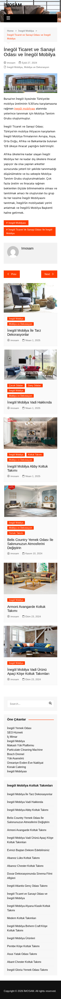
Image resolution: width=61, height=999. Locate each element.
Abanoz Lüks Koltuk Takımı (23, 858)
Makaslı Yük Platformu (20, 745)
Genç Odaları (34, 385)
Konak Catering (16, 767)
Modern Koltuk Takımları (21, 918)
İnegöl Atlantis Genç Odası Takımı (27, 885)
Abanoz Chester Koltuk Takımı (25, 865)
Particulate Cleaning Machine (25, 749)
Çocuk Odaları (16, 385)
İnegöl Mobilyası (17, 771)
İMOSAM (13, 5)
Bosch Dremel (15, 754)
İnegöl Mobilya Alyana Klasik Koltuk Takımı (28, 908)
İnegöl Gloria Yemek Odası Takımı (27, 969)
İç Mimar (12, 736)
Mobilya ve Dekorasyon (36, 67)
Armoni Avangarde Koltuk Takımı (26, 830)
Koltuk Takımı (35, 454)
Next (47, 274)
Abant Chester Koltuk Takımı (24, 961)
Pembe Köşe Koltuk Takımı (23, 946)
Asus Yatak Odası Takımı (22, 954)
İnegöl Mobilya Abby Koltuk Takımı (27, 809)
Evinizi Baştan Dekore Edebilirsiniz (28, 850)
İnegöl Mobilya (15, 67)
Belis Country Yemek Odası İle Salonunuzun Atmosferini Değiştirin (30, 544)
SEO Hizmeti (15, 732)
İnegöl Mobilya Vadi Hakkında (29, 402)
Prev (13, 274)
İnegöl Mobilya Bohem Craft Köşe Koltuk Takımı (27, 928)
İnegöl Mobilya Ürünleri (21, 938)
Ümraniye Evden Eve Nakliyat (25, 762)
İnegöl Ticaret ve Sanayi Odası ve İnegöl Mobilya (29, 231)
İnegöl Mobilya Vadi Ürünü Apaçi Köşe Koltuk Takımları (30, 840)
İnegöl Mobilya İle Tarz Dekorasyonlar (29, 794)
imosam (11, 62)
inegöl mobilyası (24, 108)
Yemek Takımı (16, 533)
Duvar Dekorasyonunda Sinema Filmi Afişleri (29, 875)
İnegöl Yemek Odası (19, 728)
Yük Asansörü (15, 758)
